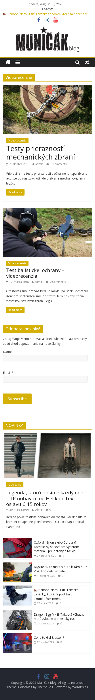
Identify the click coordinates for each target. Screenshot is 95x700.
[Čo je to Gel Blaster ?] (17, 635)
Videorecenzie (17, 140)
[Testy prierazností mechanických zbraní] (47, 87)
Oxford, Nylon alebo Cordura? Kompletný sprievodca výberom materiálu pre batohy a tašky (56, 546)
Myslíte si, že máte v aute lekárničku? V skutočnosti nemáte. (60, 569)
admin (39, 164)
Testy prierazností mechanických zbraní (40, 152)
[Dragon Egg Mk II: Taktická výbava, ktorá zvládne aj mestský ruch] (17, 612)
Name (7, 352)
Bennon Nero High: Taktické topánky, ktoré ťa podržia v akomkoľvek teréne (56, 594)
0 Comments (58, 164)
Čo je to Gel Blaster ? (49, 637)
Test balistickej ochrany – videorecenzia (35, 273)
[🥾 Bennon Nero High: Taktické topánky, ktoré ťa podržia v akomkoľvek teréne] (17, 588)
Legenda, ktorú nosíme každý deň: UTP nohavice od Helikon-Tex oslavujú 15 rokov (45, 498)
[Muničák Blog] (8, 62)
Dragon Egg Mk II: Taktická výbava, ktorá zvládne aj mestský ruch (59, 616)
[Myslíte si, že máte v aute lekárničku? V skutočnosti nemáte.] (17, 565)
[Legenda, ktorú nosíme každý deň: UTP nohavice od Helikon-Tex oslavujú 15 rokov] (47, 435)
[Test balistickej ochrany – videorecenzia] (47, 210)
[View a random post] (87, 62)
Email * (8, 372)
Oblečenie (14, 484)
